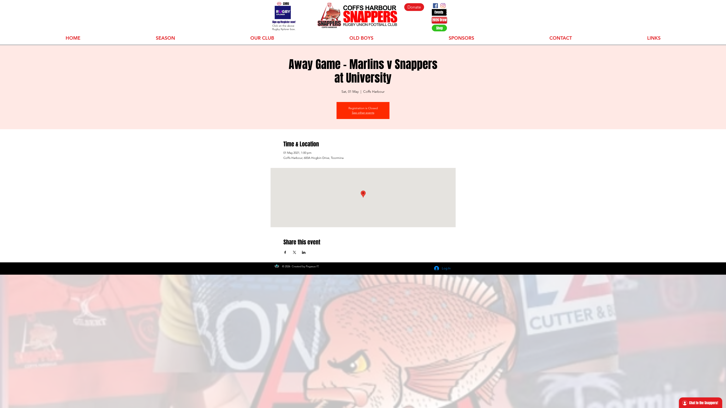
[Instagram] (443, 5)
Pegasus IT (312, 266)
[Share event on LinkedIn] (304, 252)
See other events (363, 112)
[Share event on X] (294, 252)
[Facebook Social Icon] (435, 5)
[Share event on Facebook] (285, 252)
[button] (165, 37)
